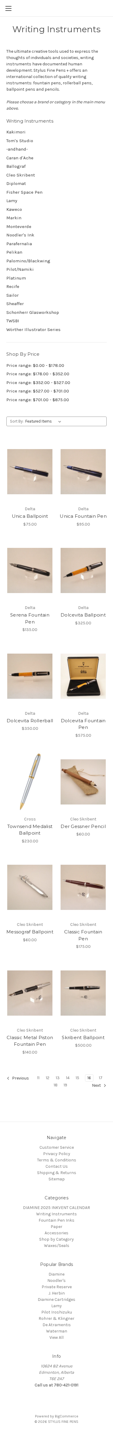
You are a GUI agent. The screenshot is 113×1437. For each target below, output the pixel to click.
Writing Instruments (56, 1214)
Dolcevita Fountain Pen (83, 724)
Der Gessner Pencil (83, 826)
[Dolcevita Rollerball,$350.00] (29, 676)
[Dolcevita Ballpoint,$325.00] (83, 571)
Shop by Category (56, 1239)
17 (100, 1077)
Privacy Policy (56, 1153)
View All (56, 1337)
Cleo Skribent (20, 175)
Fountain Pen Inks (56, 1220)
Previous (20, 1078)
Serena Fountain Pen (29, 618)
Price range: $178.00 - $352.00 (37, 373)
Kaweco (14, 209)
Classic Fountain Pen (83, 935)
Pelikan (14, 252)
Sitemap (57, 1179)
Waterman (56, 1331)
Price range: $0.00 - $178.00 (35, 365)
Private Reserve (57, 1286)
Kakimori (16, 132)
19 (65, 1085)
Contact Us (57, 1166)
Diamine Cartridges (56, 1299)
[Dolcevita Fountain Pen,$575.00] (83, 676)
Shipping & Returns (56, 1172)
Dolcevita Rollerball (30, 720)
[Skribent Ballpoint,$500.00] (83, 993)
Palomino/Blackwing (28, 261)
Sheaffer (15, 303)
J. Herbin (57, 1293)
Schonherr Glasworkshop (32, 312)
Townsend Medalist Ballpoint (29, 829)
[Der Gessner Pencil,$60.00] (83, 782)
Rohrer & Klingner (56, 1318)
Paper (56, 1226)
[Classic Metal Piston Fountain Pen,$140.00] (29, 993)
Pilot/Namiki (20, 269)
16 (89, 1077)
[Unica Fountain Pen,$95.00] (83, 471)
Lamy (11, 200)
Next (97, 1085)
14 (68, 1077)
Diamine (56, 1274)
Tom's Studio (19, 140)
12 (47, 1077)
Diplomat (16, 183)
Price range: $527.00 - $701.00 (37, 391)
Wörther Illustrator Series (33, 329)
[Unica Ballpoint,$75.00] (29, 471)
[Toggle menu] (8, 8)
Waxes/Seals (56, 1245)
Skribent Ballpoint (83, 1037)
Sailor (12, 295)
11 (38, 1077)
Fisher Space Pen (24, 192)
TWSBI (12, 320)
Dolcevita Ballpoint (83, 615)
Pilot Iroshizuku (56, 1312)
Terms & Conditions (56, 1160)
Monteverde (18, 226)
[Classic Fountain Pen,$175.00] (83, 887)
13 (58, 1077)
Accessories (56, 1233)
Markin (13, 217)
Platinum (16, 278)
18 (56, 1085)
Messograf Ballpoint (29, 932)
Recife (12, 286)
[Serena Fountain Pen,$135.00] (29, 571)
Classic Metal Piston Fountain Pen (30, 1041)
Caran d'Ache (19, 158)
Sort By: (17, 421)
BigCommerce (66, 1416)
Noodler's (56, 1280)
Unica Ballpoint (30, 516)
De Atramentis (56, 1324)
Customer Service (56, 1147)
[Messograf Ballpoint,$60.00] (29, 887)
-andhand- (17, 149)
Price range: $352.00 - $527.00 (38, 382)
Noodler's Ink (20, 235)
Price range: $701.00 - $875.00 (37, 399)
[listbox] (44, 421)
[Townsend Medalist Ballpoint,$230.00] (29, 782)
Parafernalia (19, 243)
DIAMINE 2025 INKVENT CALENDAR (56, 1207)
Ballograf (16, 166)
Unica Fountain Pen (83, 516)
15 (77, 1077)
